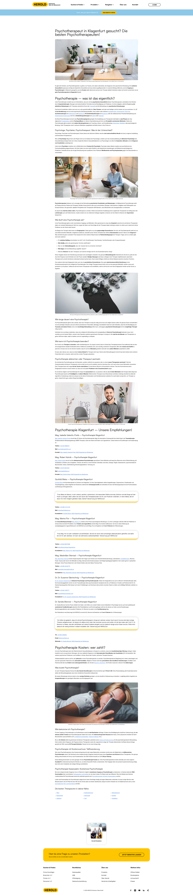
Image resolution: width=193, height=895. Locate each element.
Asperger (101, 115)
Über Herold (105, 878)
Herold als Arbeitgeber (108, 881)
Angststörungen (112, 111)
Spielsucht (81, 113)
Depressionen (121, 111)
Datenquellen (76, 872)
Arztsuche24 (135, 878)
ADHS (94, 115)
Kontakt (103, 875)
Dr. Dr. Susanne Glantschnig (62, 580)
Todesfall (92, 106)
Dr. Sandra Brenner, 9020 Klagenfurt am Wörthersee (75, 641)
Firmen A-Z (46, 878)
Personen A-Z (47, 881)
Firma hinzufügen (48, 872)
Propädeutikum (65, 121)
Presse (133, 881)
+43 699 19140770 (65, 566)
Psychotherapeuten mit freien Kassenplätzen (104, 776)
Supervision (116, 123)
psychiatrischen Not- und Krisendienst (65, 783)
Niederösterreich (88, 792)
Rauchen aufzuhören (99, 662)
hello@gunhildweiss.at (64, 510)
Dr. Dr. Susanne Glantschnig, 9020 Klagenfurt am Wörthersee (79, 596)
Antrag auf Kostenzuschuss (106, 740)
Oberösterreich (116, 792)
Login (154, 5)
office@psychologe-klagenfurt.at (66, 547)
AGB (73, 875)
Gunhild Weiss (59, 482)
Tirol (85, 798)
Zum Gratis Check (109, 12)
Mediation (122, 123)
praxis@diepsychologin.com (65, 593)
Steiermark (87, 795)
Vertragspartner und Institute (80, 774)
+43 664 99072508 (65, 544)
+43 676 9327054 (64, 468)
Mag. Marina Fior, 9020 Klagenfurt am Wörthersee (76, 550)
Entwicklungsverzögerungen (62, 115)
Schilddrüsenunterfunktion (81, 736)
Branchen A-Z (47, 875)
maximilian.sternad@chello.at (66, 569)
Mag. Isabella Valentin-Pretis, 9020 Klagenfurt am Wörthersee (76, 452)
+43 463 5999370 (64, 446)
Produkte (104, 872)
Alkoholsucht (72, 113)
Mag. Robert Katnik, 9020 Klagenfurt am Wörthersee (74, 474)
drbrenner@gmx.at (64, 638)
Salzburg (59, 798)
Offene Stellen (135, 872)
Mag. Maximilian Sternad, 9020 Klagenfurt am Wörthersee (78, 572)
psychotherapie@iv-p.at (64, 449)
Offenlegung (76, 878)
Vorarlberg (114, 798)
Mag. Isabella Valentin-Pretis (62, 438)
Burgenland (60, 795)
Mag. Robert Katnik (60, 460)
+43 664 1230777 (64, 590)
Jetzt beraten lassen (131, 855)
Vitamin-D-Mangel (94, 736)
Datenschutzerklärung (79, 881)
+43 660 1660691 (62, 634)
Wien (58, 792)
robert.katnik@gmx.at (63, 471)
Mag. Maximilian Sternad (61, 558)
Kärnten (114, 795)
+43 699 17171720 (65, 507)
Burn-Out (127, 111)
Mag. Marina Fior (76, 521)
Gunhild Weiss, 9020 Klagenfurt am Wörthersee (76, 513)
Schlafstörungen (125, 558)
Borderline (105, 113)
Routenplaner (135, 875)
